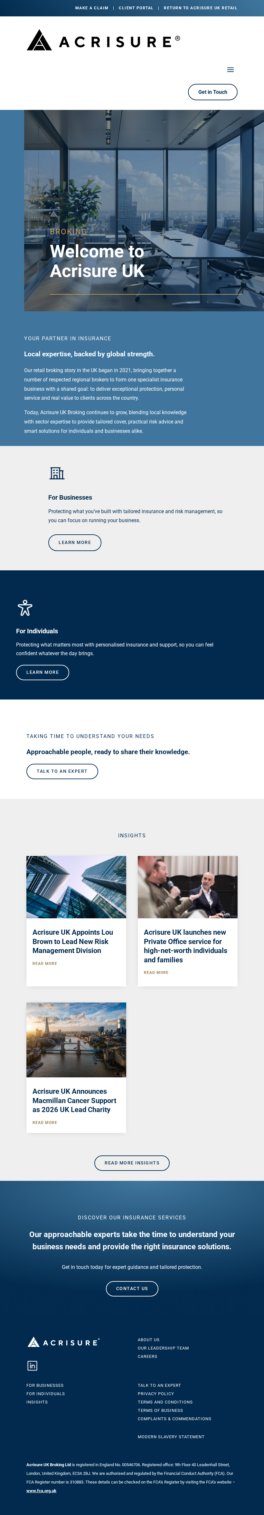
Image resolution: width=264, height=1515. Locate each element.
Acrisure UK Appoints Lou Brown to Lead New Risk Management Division (73, 941)
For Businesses (45, 1385)
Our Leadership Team (163, 1348)
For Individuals (45, 1393)
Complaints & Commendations (175, 1418)
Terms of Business (160, 1410)
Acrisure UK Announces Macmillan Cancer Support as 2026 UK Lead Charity (74, 1100)
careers (147, 1356)
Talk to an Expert (159, 1385)
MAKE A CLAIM (92, 8)
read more (45, 963)
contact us (132, 1288)
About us (149, 1339)
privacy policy (156, 1393)
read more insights (132, 1162)
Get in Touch (212, 92)
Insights (37, 1402)
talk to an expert (62, 771)
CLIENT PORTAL (136, 8)
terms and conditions (165, 1402)
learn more (75, 542)
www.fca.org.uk (41, 1490)
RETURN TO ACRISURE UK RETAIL (201, 8)
